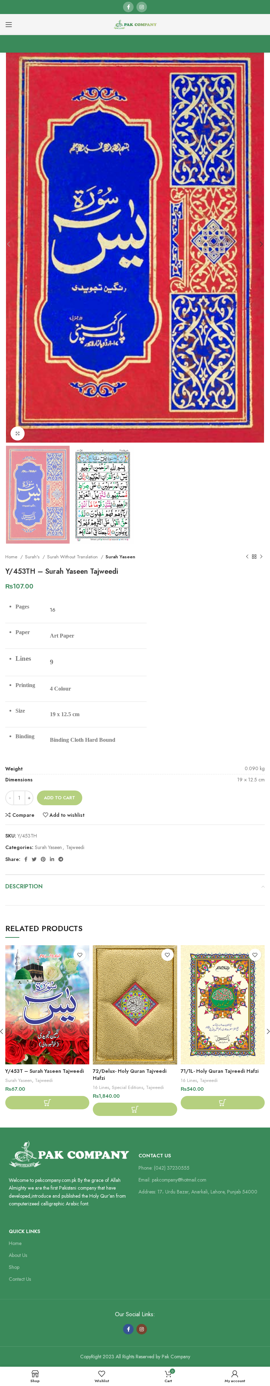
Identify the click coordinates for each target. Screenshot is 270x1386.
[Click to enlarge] (18, 433)
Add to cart (59, 797)
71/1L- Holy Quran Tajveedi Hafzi (220, 1071)
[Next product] (261, 556)
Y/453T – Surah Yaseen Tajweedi (44, 1071)
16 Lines (101, 1087)
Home (12, 556)
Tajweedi (75, 847)
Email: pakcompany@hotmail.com (172, 1179)
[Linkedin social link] (52, 859)
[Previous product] (247, 556)
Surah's (33, 556)
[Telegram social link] (60, 859)
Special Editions (127, 1087)
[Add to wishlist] (79, 955)
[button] (47, 1102)
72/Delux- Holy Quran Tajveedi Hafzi (130, 1075)
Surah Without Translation (73, 556)
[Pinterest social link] (43, 859)
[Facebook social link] (128, 7)
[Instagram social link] (141, 7)
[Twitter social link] (34, 859)
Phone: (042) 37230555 (164, 1167)
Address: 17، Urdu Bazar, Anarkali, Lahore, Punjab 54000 (198, 1191)
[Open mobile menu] (9, 25)
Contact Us (155, 1155)
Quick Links (24, 1231)
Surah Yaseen (120, 556)
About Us (18, 1255)
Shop (14, 1267)
